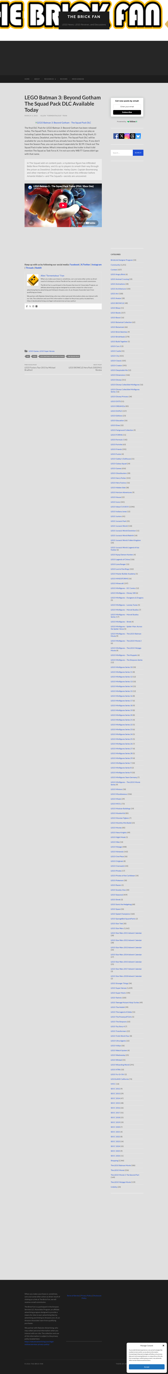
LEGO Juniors (116, 516)
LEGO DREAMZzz (118, 406)
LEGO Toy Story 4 (118, 1026)
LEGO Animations (118, 284)
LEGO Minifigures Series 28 (121, 753)
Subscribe (127, 112)
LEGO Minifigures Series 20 (121, 715)
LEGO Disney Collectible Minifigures (125, 384)
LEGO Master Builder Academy (123, 574)
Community (115, 265)
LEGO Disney (116, 380)
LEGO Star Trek (117, 923)
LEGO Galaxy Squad (119, 463)
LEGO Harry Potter (118, 478)
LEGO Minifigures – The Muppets (124, 655)
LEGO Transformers (118, 1031)
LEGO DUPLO (116, 411)
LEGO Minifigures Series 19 (121, 710)
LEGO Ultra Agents (118, 1041)
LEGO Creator (116, 365)
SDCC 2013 (115, 1093)
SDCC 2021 (115, 1132)
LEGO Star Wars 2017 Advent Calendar (126, 969)
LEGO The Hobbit (118, 1007)
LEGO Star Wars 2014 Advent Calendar (126, 954)
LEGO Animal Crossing (120, 279)
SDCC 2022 (115, 1136)
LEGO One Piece (117, 856)
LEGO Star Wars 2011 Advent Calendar (126, 933)
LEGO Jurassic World (119, 526)
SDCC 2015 (115, 1103)
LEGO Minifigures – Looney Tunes (124, 605)
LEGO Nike (115, 842)
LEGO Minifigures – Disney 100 (123, 593)
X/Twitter (85, 264)
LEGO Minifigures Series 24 (121, 734)
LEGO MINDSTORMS (119, 578)
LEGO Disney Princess (119, 396)
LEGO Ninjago (116, 847)
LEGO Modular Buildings (120, 808)
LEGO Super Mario (118, 993)
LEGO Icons (115, 502)
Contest (114, 269)
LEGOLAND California (120, 1079)
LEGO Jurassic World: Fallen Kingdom (126, 540)
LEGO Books (116, 313)
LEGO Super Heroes (47, 351)
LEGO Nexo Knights (119, 832)
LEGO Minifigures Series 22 (121, 724)
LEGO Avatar (116, 298)
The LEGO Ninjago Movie (121, 1182)
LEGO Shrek (115, 899)
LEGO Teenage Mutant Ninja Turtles (125, 1002)
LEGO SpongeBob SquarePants (123, 919)
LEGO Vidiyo (116, 1045)
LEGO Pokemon (117, 880)
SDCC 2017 (115, 1112)
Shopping (114, 1160)
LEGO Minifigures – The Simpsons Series (127, 660)
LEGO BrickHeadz (118, 337)
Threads (30, 267)
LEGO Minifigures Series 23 (121, 729)
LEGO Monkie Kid (118, 813)
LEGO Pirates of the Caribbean (123, 875)
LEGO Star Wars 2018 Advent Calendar (126, 976)
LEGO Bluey (115, 308)
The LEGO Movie (117, 1170)
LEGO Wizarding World (120, 1065)
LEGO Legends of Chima (120, 559)
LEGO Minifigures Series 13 (121, 681)
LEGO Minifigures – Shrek (121, 622)
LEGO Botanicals (117, 327)
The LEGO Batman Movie (121, 1165)
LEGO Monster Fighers (120, 818)
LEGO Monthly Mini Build (121, 823)
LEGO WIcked (116, 1060)
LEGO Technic (116, 998)
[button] (163, 1345)
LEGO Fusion (116, 454)
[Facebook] (27, 306)
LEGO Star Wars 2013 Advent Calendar (126, 947)
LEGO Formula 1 (117, 439)
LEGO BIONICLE (117, 303)
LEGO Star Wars (117, 928)
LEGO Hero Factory (118, 483)
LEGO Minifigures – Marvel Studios (125, 610)
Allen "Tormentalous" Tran (53, 116)
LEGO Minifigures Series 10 (121, 667)
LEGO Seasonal (117, 895)
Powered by (121, 121)
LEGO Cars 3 (116, 346)
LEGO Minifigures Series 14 (121, 686)
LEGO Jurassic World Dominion (123, 530)
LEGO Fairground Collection (122, 430)
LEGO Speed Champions (120, 914)
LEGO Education (117, 420)
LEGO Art (115, 293)
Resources (49, 79)
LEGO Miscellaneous (119, 794)
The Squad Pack (73, 356)
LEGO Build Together (119, 341)
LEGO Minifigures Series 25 (121, 739)
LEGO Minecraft (117, 583)
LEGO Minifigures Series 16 (121, 696)
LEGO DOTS (116, 401)
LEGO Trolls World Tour (120, 1036)
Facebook (74, 264)
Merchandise (78, 79)
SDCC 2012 (115, 1089)
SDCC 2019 (115, 1122)
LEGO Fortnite (116, 444)
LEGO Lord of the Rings (120, 569)
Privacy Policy (86, 1295)
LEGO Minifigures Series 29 (121, 758)
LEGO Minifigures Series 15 (121, 691)
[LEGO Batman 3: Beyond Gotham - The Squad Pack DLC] (63, 122)
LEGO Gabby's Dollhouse (121, 459)
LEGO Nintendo (117, 851)
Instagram (97, 264)
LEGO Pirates (116, 871)
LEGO (35, 356)
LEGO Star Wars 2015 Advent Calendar (126, 962)
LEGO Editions (116, 416)
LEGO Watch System (119, 1050)
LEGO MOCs (116, 804)
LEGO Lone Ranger (118, 564)
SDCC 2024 (115, 1146)
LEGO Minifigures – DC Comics (123, 588)
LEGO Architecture (118, 289)
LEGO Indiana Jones (119, 511)
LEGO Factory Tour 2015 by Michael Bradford (40, 367)
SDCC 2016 (115, 1108)
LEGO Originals (117, 861)
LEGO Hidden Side (118, 487)
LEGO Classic (116, 360)
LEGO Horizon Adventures (121, 492)
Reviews (63, 79)
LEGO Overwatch (118, 866)
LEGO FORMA (117, 435)
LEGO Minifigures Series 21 (121, 720)
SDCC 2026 (115, 1156)
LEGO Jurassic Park (118, 521)
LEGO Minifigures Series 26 (121, 744)
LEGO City (115, 356)
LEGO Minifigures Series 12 (121, 677)
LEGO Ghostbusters (119, 473)
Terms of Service (73, 1295)
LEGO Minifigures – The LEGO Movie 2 (126, 641)
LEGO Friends (116, 449)
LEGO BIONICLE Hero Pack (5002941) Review (85, 367)
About (37, 79)
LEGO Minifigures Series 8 (121, 768)
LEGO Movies (116, 828)
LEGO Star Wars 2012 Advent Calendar (126, 940)
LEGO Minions (116, 789)
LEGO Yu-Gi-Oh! (117, 1074)
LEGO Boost (116, 317)
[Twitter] (30, 306)
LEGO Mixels (116, 799)
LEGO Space (115, 909)
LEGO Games (34, 351)
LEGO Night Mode (118, 837)
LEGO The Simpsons (119, 1021)
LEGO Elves (115, 425)
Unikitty (114, 1187)
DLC (28, 356)
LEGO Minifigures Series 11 (121, 672)
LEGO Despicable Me (119, 370)
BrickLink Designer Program (122, 260)
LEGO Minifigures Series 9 (121, 772)
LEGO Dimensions (118, 375)
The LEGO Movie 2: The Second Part (125, 1175)
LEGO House (116, 497)
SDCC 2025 (115, 1151)
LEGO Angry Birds (118, 274)
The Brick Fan (84, 17)
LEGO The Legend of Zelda (121, 1012)
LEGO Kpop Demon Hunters (122, 554)
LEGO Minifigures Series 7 (121, 763)
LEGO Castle (116, 351)
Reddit (38, 267)
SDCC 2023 (115, 1141)
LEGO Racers (116, 885)
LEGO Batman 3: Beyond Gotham (52, 356)
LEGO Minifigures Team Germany (124, 777)
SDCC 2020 (115, 1127)
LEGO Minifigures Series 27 (121, 748)
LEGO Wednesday (118, 1055)
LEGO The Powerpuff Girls (121, 1017)
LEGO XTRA (115, 1069)
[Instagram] (33, 306)
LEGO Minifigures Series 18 (121, 705)
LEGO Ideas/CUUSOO (120, 507)
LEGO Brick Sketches (119, 332)
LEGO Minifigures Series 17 (121, 700)
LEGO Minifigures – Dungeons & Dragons (127, 598)
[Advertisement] (84, 58)
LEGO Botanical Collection (121, 322)
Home (27, 79)
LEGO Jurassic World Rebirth (122, 535)
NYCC (113, 1084)
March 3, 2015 (31, 116)
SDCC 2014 (115, 1098)
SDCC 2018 (115, 1117)
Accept (146, 1367)
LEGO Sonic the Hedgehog (121, 904)
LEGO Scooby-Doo (118, 890)
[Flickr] (36, 306)
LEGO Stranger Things (119, 983)
